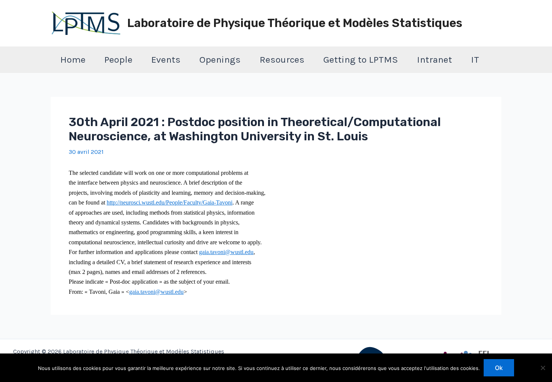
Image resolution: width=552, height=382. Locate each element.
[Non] (542, 367)
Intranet (434, 59)
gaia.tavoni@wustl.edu (226, 252)
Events (166, 59)
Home (73, 59)
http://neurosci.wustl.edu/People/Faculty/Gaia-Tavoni (169, 202)
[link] (169, 202)
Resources (282, 59)
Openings (220, 59)
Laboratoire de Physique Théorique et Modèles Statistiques (294, 23)
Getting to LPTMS (360, 59)
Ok (499, 367)
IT (475, 59)
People (118, 59)
